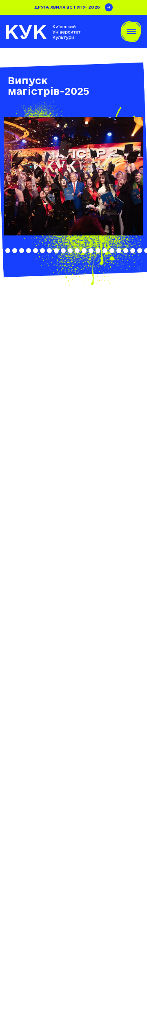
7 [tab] (14, 250)
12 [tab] (49, 250)
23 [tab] (125, 250)
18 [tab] (91, 250)
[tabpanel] (73, 176)
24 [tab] (132, 250)
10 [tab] (35, 250)
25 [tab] (139, 250)
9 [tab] (28, 250)
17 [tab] (84, 250)
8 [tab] (21, 250)
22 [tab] (118, 250)
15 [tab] (70, 250)
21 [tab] (111, 250)
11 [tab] (42, 250)
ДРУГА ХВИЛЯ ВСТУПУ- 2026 (67, 6)
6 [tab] (7, 250)
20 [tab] (104, 250)
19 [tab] (98, 250)
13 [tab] (56, 250)
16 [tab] (77, 250)
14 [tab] (63, 250)
